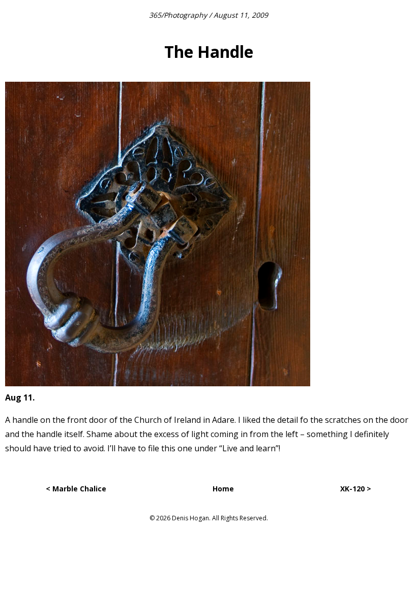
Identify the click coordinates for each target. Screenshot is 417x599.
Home (223, 488)
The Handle (208, 51)
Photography (185, 15)
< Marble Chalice (76, 488)
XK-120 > (355, 488)
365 (155, 15)
